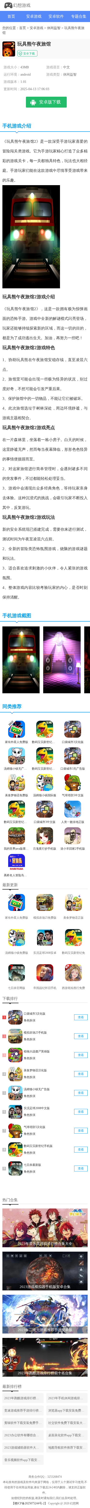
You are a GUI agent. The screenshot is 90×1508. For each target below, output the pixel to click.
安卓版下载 (50, 102)
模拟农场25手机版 (35, 1032)
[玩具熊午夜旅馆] (21, 692)
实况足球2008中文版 (37, 1108)
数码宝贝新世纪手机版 (38, 1146)
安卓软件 (56, 16)
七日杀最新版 (32, 1165)
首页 (11, 16)
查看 (81, 1017)
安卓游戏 (34, 16)
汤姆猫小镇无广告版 (37, 1089)
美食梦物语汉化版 (35, 1070)
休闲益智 (53, 28)
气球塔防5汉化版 (34, 1127)
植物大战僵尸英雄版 (37, 1051)
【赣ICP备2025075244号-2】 (29, 1503)
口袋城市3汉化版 (34, 1013)
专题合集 (78, 16)
